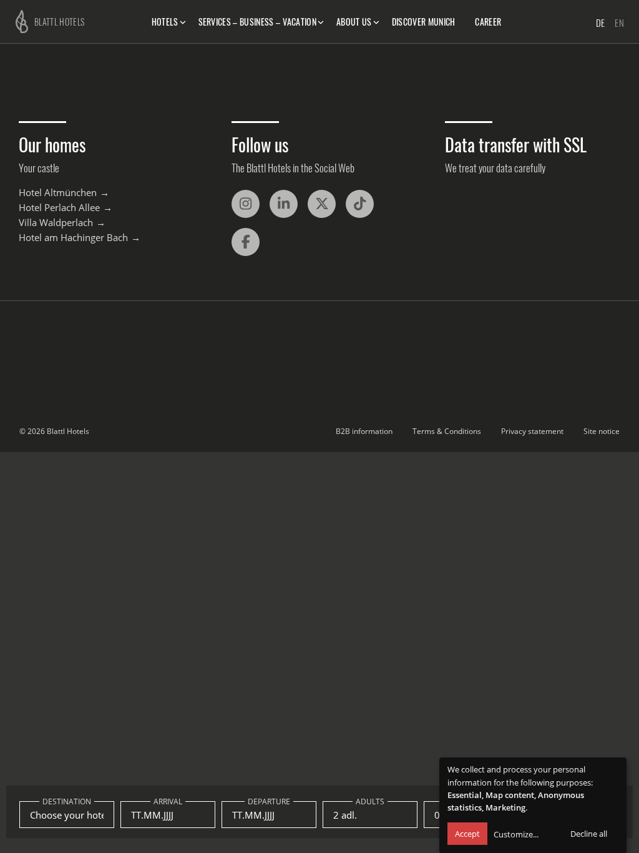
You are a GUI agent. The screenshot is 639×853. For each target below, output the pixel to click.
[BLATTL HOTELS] (18, 20)
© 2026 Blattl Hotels (54, 431)
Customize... (516, 834)
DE (600, 22)
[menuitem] (167, 22)
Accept (467, 833)
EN (619, 22)
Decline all (588, 833)
